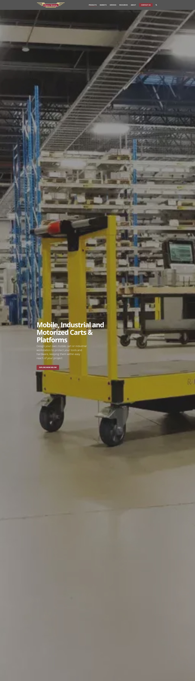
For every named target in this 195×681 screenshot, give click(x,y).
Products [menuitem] (93, 5)
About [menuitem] (133, 5)
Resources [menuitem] (123, 5)
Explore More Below (48, 367)
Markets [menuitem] (103, 5)
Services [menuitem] (113, 5)
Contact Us (146, 5)
